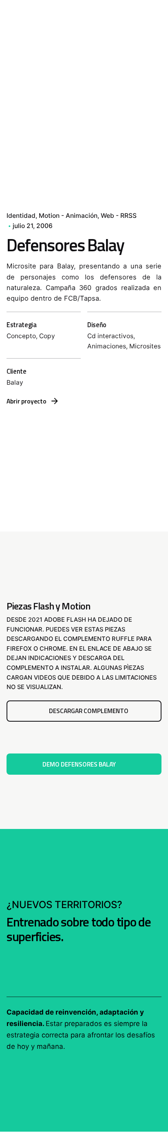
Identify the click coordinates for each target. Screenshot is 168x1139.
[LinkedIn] (15, 195)
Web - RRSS (119, 215)
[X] (15, 166)
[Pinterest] (15, 181)
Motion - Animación (68, 215)
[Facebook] (15, 151)
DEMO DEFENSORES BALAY (79, 764)
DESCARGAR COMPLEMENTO (88, 711)
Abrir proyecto (26, 401)
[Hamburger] (18, 68)
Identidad (21, 215)
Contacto (139, 68)
